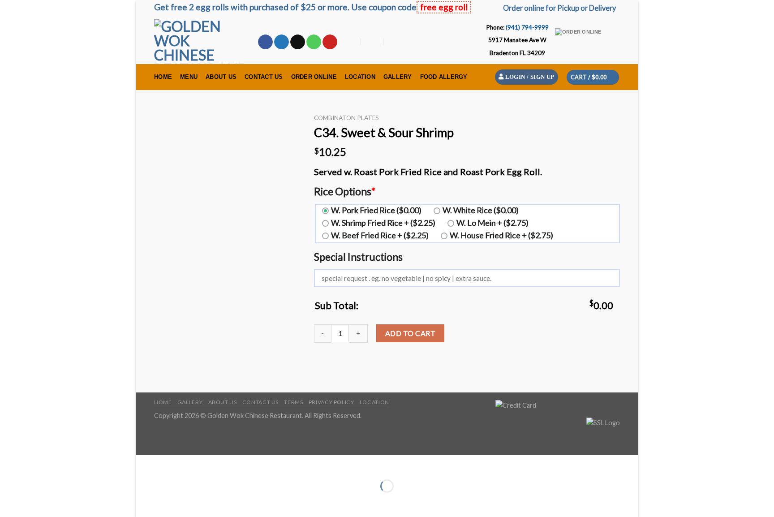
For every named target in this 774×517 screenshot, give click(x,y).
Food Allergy (444, 76)
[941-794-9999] (395, 42)
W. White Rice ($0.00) (481, 210)
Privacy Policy (331, 402)
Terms (293, 402)
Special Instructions (358, 256)
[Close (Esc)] (145, 464)
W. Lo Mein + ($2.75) (492, 223)
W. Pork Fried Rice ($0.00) (376, 210)
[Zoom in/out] (171, 464)
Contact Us (264, 76)
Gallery (397, 76)
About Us (221, 76)
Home (163, 76)
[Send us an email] (297, 42)
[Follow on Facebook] (265, 42)
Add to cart (410, 333)
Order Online (314, 76)
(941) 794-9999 (527, 27)
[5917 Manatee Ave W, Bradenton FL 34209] (350, 42)
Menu (189, 76)
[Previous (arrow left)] (145, 501)
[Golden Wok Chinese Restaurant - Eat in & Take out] (199, 41)
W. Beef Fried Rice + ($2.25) (380, 235)
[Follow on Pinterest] (329, 42)
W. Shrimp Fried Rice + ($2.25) (383, 223)
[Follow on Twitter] (281, 42)
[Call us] (313, 42)
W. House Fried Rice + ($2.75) (501, 235)
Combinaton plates (346, 117)
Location (360, 76)
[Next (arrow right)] (171, 501)
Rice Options (344, 191)
